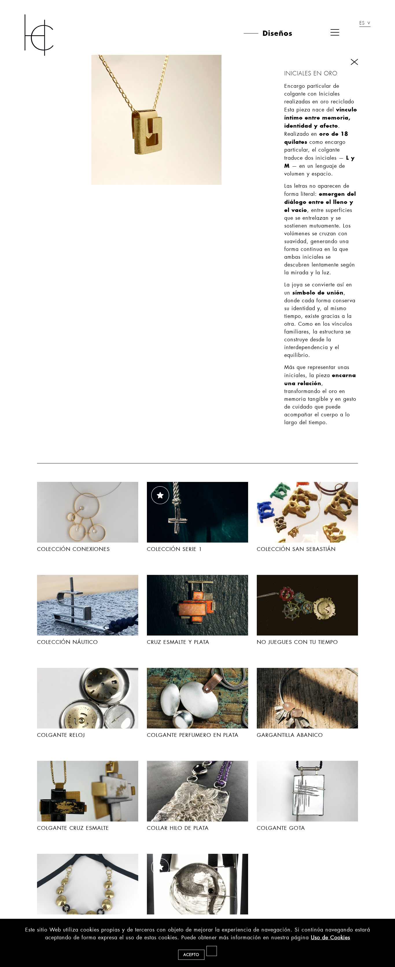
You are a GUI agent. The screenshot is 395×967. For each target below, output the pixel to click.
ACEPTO (191, 954)
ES (362, 23)
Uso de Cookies (330, 937)
